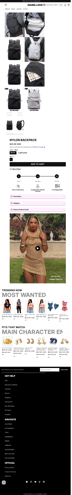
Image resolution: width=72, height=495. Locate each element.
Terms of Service (10, 472)
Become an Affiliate (11, 385)
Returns (7, 393)
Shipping (7, 397)
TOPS (7, 432)
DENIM (13, 9)
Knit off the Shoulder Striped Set (62, 315)
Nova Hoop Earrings (7, 347)
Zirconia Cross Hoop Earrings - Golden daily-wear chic (41, 348)
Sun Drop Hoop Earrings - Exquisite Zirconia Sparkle (63, 348)
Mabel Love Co (33, 494)
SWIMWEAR (6, 9)
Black (13, 153)
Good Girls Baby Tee (41, 314)
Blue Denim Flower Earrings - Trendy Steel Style (52, 348)
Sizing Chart (9, 402)
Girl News (8, 410)
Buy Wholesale (9, 406)
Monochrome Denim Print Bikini (52, 315)
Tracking (7, 389)
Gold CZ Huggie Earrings (28, 348)
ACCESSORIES (27, 9)
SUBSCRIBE (64, 369)
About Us (8, 476)
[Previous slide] (65, 296)
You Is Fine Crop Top (7, 314)
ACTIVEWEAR (9, 428)
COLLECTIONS (9, 458)
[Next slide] (67, 296)
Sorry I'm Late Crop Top (29, 315)
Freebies (7, 414)
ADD (3, 318)
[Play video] (38, 248)
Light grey (22, 153)
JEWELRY (19, 9)
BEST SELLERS (9, 454)
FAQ (6, 380)
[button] (61, 5)
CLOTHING (8, 424)
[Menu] (6, 5)
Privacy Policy (9, 467)
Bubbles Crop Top (17, 314)
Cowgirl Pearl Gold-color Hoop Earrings (18, 348)
